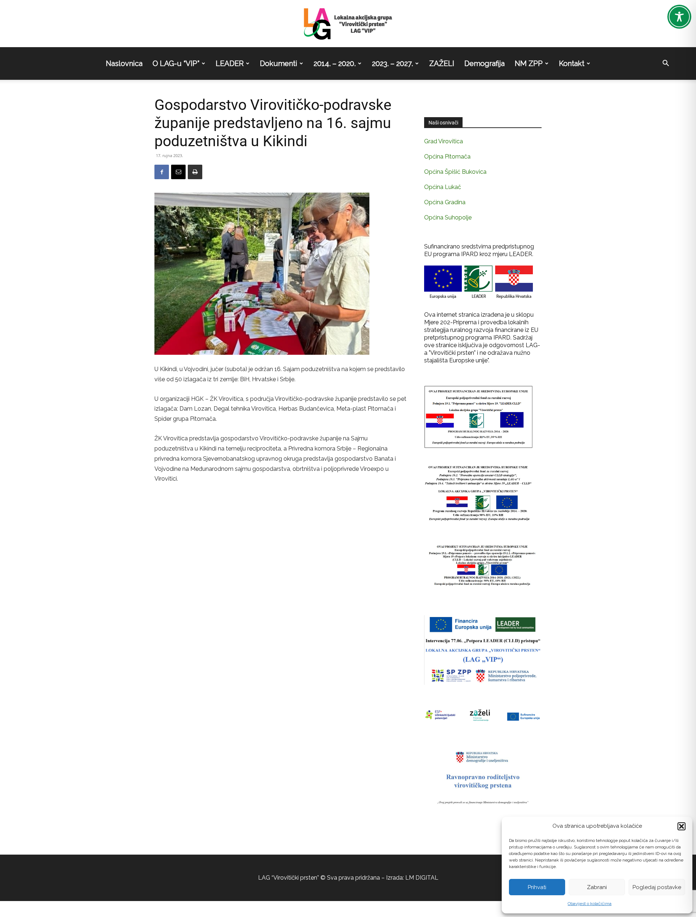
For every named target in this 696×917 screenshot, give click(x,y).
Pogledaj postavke (657, 887)
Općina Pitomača (447, 156)
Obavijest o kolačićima (590, 903)
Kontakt (571, 63)
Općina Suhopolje (448, 217)
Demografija (484, 63)
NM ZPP (529, 63)
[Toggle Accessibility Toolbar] (679, 16)
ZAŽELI (441, 63)
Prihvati (537, 887)
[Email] (178, 172)
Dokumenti (278, 63)
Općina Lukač (442, 187)
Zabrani (597, 887)
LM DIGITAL (421, 877)
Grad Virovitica (443, 141)
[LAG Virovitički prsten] (348, 24)
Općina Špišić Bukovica (455, 171)
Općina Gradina (444, 202)
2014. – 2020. (335, 63)
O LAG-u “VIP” (176, 63)
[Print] (195, 172)
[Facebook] (161, 172)
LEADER (230, 63)
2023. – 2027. (392, 63)
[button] (681, 826)
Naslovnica (124, 63)
